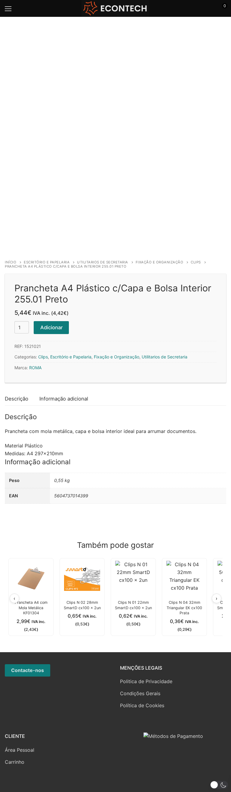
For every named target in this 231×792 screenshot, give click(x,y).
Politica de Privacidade (146, 681)
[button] (219, 785)
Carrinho (14, 762)
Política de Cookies (142, 705)
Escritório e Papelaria (46, 262)
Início (10, 262)
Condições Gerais (140, 693)
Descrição (16, 399)
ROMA (35, 367)
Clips (196, 262)
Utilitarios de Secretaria (102, 262)
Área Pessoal (19, 750)
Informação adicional (63, 399)
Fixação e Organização (159, 262)
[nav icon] (8, 8)
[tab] (16, 399)
